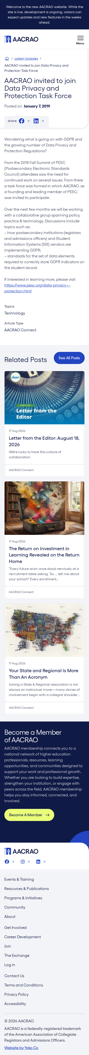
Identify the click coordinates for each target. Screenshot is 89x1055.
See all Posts (69, 358)
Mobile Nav (80, 39)
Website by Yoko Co (21, 1047)
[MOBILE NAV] (80, 39)
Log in (9, 964)
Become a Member (25, 815)
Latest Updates (26, 58)
